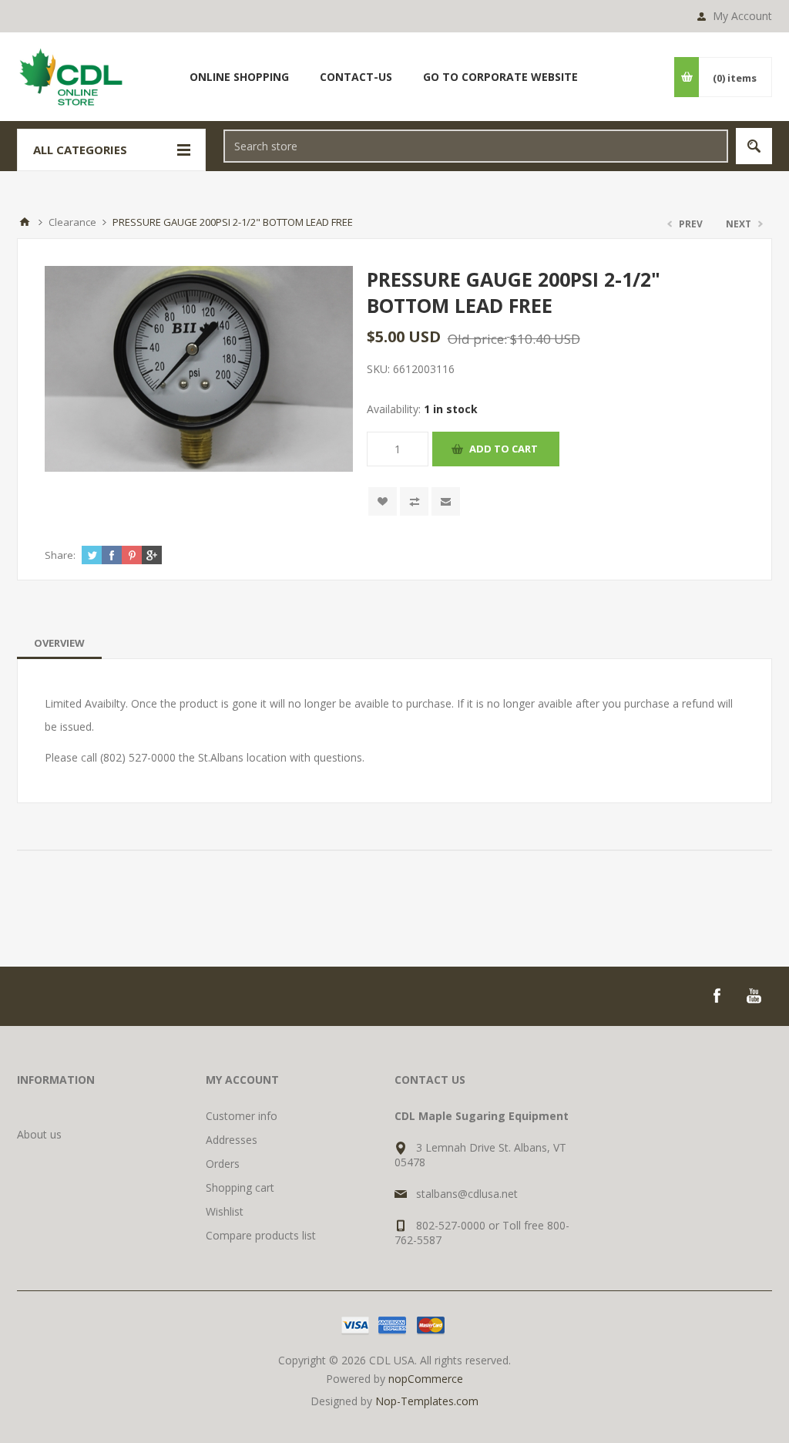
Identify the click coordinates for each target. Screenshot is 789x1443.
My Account (742, 15)
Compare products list (261, 1235)
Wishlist (224, 1211)
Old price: (477, 339)
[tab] (59, 643)
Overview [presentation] (59, 643)
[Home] (24, 222)
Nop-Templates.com (426, 1401)
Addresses (231, 1139)
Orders (223, 1163)
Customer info (241, 1115)
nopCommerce (425, 1378)
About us (39, 1134)
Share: (60, 555)
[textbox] (475, 146)
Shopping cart (240, 1187)
